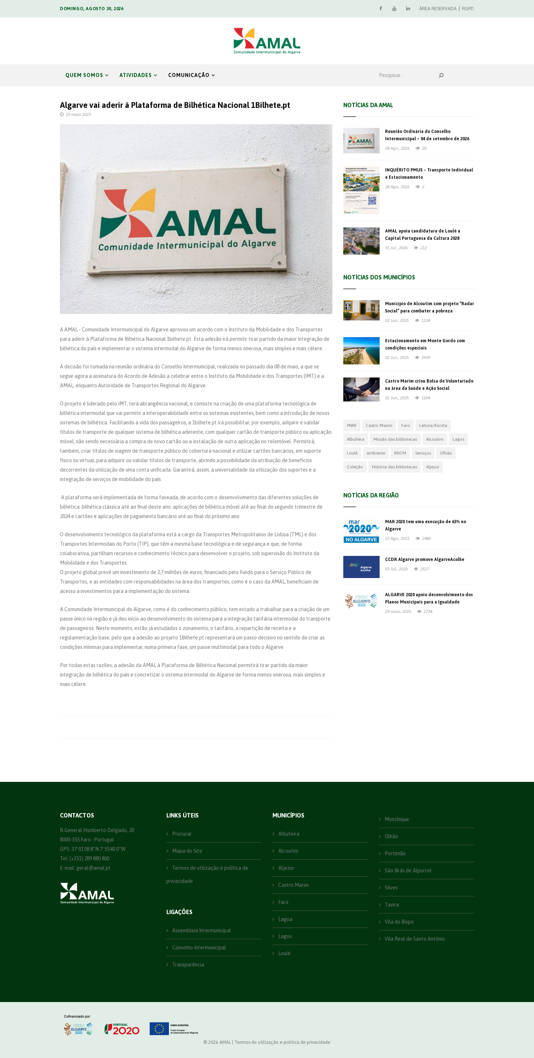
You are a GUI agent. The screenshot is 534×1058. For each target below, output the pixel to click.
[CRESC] (79, 1025)
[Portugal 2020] (121, 1025)
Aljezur (432, 466)
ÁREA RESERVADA (438, 8)
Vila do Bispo (399, 922)
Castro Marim (379, 425)
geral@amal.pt (93, 868)
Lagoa (284, 919)
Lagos (458, 439)
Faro (405, 425)
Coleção (355, 466)
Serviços (423, 453)
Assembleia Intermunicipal (201, 930)
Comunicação (189, 75)
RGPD (468, 8)
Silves (391, 888)
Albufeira (355, 439)
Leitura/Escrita (433, 425)
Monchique (396, 819)
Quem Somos (84, 75)
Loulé (352, 453)
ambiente (376, 453)
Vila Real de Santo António (414, 939)
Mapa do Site (186, 851)
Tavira (391, 905)
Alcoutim (435, 439)
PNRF (352, 425)
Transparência (187, 965)
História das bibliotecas (394, 466)
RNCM (400, 453)
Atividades (136, 75)
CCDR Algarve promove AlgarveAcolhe (424, 559)
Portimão (395, 853)
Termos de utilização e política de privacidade (207, 874)
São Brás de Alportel (408, 870)
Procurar (181, 834)
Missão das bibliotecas (395, 439)
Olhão (446, 453)
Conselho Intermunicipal (198, 947)
